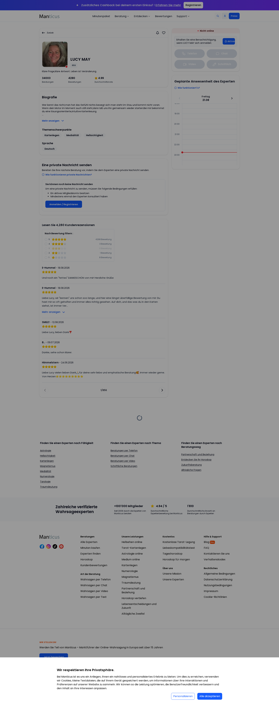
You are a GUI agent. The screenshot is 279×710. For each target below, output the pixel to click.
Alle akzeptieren (209, 696)
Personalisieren (183, 696)
